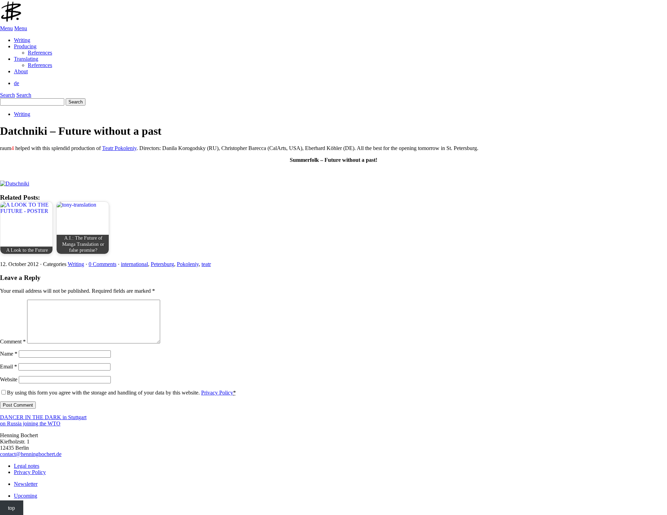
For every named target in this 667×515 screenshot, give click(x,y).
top (11, 507)
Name (8, 354)
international (134, 264)
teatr (206, 264)
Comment (13, 341)
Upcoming (25, 496)
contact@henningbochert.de (30, 454)
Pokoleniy (188, 264)
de (16, 83)
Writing (22, 114)
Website (8, 379)
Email (8, 366)
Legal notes (26, 466)
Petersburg (162, 264)
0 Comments (102, 264)
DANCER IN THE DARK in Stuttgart (43, 417)
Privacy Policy (217, 393)
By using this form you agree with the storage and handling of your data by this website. (121, 393)
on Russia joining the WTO (30, 423)
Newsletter (26, 484)
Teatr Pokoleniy (119, 148)
